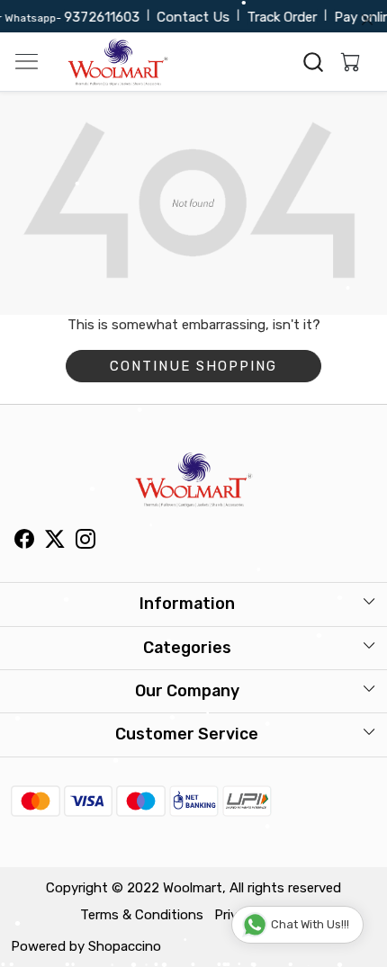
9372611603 (97, 17)
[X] (54, 541)
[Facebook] (24, 541)
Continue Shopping (193, 366)
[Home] (118, 62)
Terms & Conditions (141, 915)
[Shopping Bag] (346, 62)
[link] (313, 62)
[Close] (367, 20)
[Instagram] (85, 541)
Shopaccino (124, 946)
